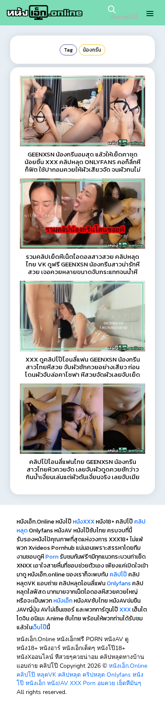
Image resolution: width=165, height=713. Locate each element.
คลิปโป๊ (118, 574)
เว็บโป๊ (39, 627)
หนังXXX (83, 521)
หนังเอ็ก (62, 600)
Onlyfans (119, 583)
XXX (125, 609)
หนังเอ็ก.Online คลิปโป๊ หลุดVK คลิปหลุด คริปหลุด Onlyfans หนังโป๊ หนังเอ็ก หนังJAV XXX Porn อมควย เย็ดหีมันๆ (81, 675)
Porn (51, 556)
